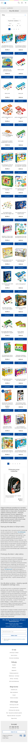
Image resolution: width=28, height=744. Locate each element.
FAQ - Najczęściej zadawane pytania (14, 712)
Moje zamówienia (14, 692)
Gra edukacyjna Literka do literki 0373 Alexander (7, 165)
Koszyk (14, 695)
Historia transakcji (14, 697)
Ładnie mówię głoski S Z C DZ (7, 118)
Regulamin (14, 670)
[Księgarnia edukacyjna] (21, 736)
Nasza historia (14, 655)
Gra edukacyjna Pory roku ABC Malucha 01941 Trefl (20, 237)
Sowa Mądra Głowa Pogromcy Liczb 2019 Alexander (7, 427)
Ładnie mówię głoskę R (21, 284)
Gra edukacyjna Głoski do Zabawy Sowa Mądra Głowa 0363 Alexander (21, 451)
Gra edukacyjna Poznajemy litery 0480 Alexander (21, 380)
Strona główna (3, 8)
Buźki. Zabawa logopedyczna (21, 332)
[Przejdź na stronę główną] (5, 3)
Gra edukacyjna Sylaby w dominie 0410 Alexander (20, 46)
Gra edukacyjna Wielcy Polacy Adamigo (21, 261)
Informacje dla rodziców (14, 710)
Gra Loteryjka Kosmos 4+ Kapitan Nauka (20, 213)
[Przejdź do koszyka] (25, 2)
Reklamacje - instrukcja (14, 675)
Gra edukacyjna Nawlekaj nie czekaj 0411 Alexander (20, 165)
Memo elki (20, 93)
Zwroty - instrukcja (14, 678)
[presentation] (4, 488)
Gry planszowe (8, 569)
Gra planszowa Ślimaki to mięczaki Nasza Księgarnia (7, 451)
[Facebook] (24, 736)
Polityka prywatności (14, 673)
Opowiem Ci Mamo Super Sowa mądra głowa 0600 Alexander (7, 237)
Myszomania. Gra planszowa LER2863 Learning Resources (7, 70)
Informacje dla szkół (14, 704)
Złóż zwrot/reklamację (14, 681)
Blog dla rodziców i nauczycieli (14, 715)
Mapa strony (14, 718)
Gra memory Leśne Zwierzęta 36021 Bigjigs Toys (7, 213)
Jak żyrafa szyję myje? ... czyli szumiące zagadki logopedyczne (7, 308)
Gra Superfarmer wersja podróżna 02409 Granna (7, 356)
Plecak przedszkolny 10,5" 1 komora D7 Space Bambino (13, 496)
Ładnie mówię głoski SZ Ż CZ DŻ (21, 118)
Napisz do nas (14, 731)
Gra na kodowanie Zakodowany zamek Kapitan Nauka (21, 427)
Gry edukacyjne (22, 532)
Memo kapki (20, 141)
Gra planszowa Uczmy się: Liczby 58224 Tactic (7, 260)
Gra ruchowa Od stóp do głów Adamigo (20, 189)
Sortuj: (14, 18)
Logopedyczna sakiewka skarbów (20, 308)
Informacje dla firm (14, 707)
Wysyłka (14, 665)
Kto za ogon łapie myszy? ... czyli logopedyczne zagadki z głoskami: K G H (7, 332)
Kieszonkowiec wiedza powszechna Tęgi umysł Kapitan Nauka (21, 403)
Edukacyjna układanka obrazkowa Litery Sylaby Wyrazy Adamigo (20, 356)
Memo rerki (7, 93)
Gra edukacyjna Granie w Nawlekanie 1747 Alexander (7, 46)
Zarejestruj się (14, 689)
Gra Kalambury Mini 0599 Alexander (7, 284)
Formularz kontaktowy (14, 658)
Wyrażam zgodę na (14, 639)
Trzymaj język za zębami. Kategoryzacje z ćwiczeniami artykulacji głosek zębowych (7, 141)
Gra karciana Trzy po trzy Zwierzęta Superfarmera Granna (7, 403)
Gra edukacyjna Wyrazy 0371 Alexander (7, 380)
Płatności (14, 667)
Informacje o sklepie (14, 652)
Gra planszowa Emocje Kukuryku (7, 189)
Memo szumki (21, 69)
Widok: (10, 23)
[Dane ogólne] (22, 2)
